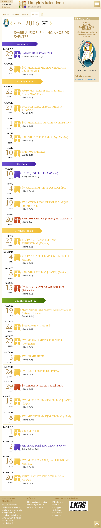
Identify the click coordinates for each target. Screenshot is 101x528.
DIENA (6, 14)
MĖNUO (25, 14)
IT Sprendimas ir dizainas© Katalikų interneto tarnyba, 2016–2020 (37, 505)
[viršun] (97, 524)
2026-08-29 (6, 5)
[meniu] (97, 4)
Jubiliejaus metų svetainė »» (85, 79)
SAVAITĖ (15, 14)
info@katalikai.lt (9, 512)
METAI (35, 14)
